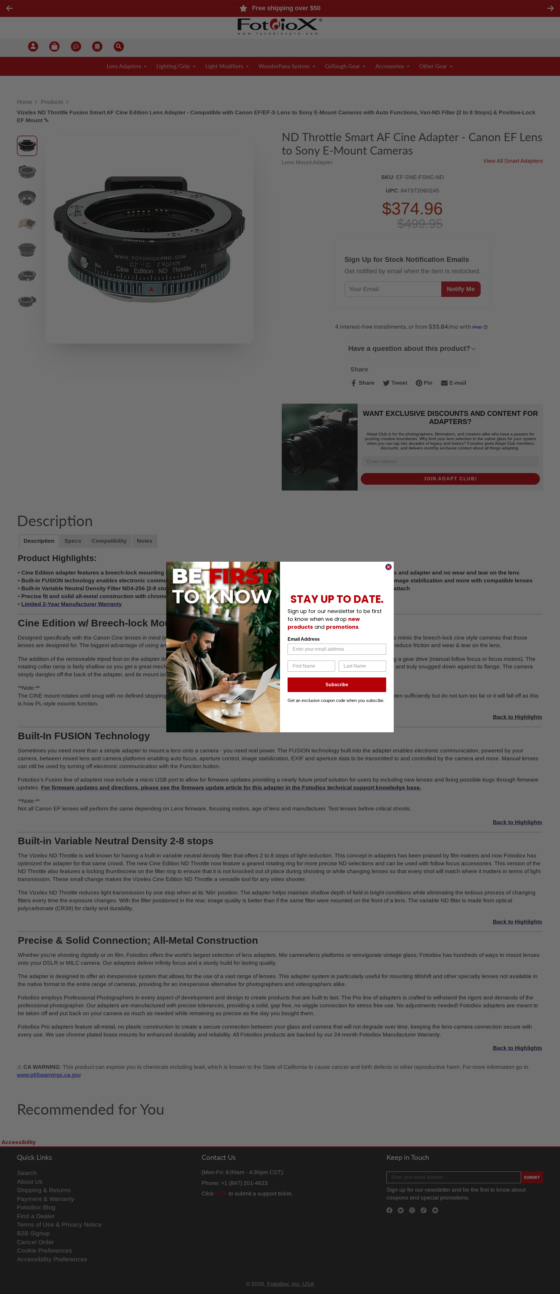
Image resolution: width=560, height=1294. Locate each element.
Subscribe (337, 684)
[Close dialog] (388, 567)
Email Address (304, 639)
